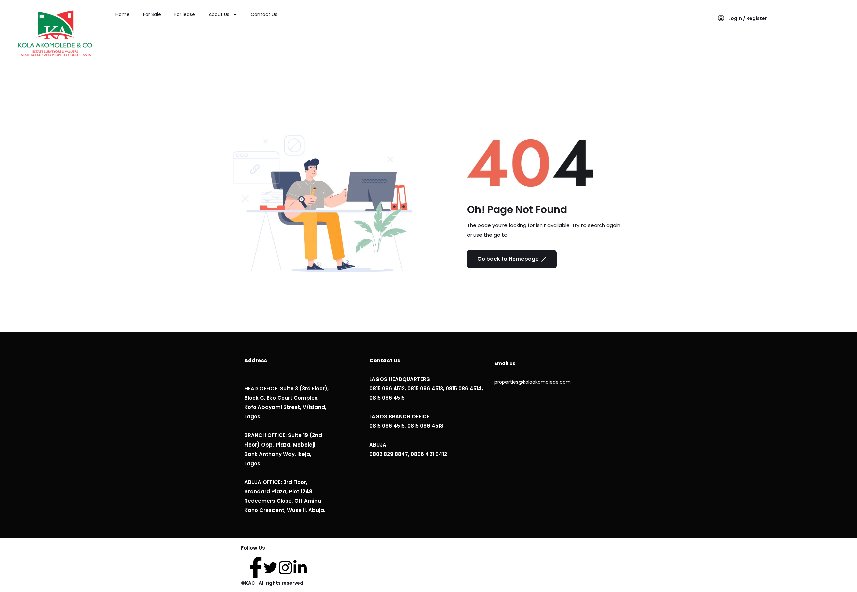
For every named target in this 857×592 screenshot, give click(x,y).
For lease (184, 14)
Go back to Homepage (508, 258)
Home (122, 14)
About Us (219, 14)
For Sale (152, 14)
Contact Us (264, 14)
